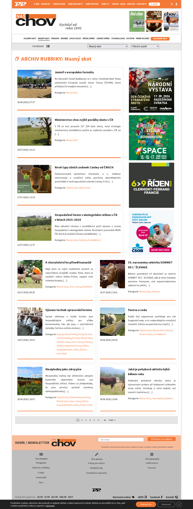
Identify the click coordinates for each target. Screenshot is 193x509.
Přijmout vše (146, 504)
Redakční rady (96, 468)
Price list (152, 467)
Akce (41, 482)
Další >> (112, 420)
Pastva (168, 330)
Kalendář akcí (160, 38)
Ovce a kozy (75, 38)
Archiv (115, 4)
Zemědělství (94, 239)
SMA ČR (62, 497)
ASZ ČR (54, 497)
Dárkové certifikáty (41, 467)
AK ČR (40, 497)
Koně (81, 334)
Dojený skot (30, 38)
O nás (37, 4)
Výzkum (83, 239)
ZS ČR (47, 497)
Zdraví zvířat (103, 38)
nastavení (50, 505)
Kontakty (142, 4)
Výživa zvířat (88, 38)
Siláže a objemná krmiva (69, 345)
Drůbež (64, 38)
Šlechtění (87, 286)
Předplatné (41, 462)
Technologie (118, 38)
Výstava (156, 291)
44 (105, 420)
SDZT (70, 497)
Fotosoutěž (41, 477)
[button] (161, 439)
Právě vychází (142, 38)
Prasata (55, 38)
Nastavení (166, 504)
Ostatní (130, 38)
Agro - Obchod (127, 4)
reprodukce (158, 398)
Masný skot (44, 38)
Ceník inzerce (152, 463)
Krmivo (76, 337)
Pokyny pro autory (96, 463)
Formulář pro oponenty (96, 473)
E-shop (41, 472)
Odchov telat (63, 341)
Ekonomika (76, 397)
